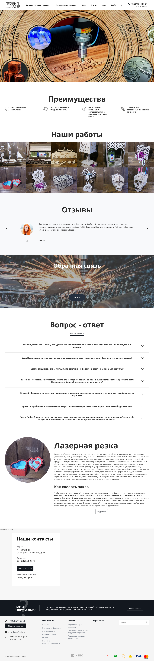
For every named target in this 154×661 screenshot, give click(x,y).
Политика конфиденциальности (51, 642)
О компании (48, 621)
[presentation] (7, 228)
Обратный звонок (15, 626)
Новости (45, 625)
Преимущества (48, 631)
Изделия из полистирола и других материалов (78, 631)
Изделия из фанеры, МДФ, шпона (76, 637)
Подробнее (101, 512)
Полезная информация (51, 628)
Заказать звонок (141, 7)
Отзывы (45, 637)
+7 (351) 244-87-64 (139, 4)
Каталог (71, 621)
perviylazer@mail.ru (27, 577)
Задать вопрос (135, 608)
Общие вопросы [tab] (77, 333)
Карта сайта (98, 621)
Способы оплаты (49, 634)
